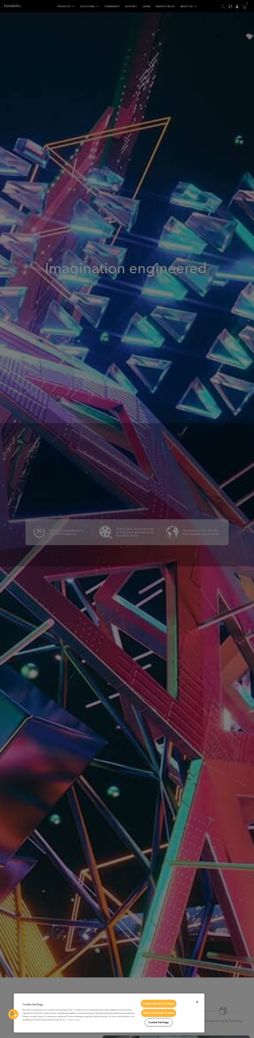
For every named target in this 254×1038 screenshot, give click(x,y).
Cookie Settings (158, 1022)
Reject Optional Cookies (158, 1012)
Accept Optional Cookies (159, 1003)
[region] (109, 1012)
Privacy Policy (73, 1019)
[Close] (197, 1002)
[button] (13, 1014)
